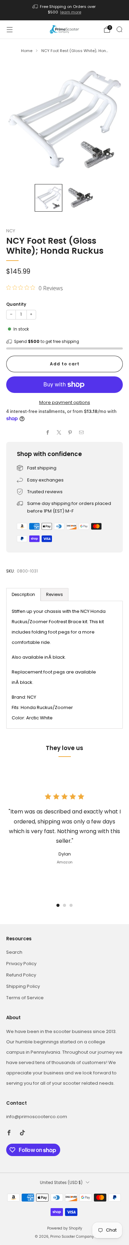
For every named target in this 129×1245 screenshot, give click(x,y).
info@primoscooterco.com (36, 1116)
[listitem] (65, 10)
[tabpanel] (64, 665)
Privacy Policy (21, 963)
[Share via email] (81, 432)
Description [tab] (23, 594)
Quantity (16, 304)
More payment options (64, 402)
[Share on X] (59, 432)
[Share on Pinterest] (70, 432)
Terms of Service (25, 997)
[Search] (119, 29)
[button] (58, 905)
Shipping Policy (23, 986)
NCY (10, 231)
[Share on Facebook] (47, 432)
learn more (70, 12)
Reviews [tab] (54, 594)
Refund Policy (21, 975)
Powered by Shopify (64, 1228)
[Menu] (9, 29)
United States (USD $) (61, 1182)
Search (14, 952)
